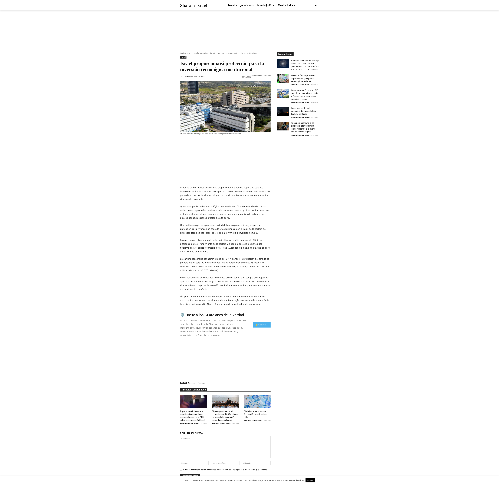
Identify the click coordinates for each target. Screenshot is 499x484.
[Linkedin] (206, 140)
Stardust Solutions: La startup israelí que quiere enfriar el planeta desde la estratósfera (305, 63)
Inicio (182, 53)
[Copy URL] (230, 140)
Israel (188, 53)
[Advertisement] (249, 34)
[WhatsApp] (200, 140)
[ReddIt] (212, 140)
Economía (191, 383)
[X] (188, 140)
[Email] (218, 140)
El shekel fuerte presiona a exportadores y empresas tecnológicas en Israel (303, 78)
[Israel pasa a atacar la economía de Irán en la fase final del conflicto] (283, 111)
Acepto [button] (310, 480)
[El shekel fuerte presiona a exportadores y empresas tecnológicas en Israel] (283, 78)
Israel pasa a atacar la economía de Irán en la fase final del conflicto (303, 111)
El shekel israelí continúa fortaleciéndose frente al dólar (255, 414)
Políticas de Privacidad (293, 480)
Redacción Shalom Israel (195, 77)
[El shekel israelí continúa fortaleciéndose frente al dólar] (257, 401)
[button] (316, 5)
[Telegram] (224, 140)
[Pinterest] (194, 140)
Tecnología (201, 383)
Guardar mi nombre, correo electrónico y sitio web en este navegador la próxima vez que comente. (225, 470)
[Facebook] (182, 140)
